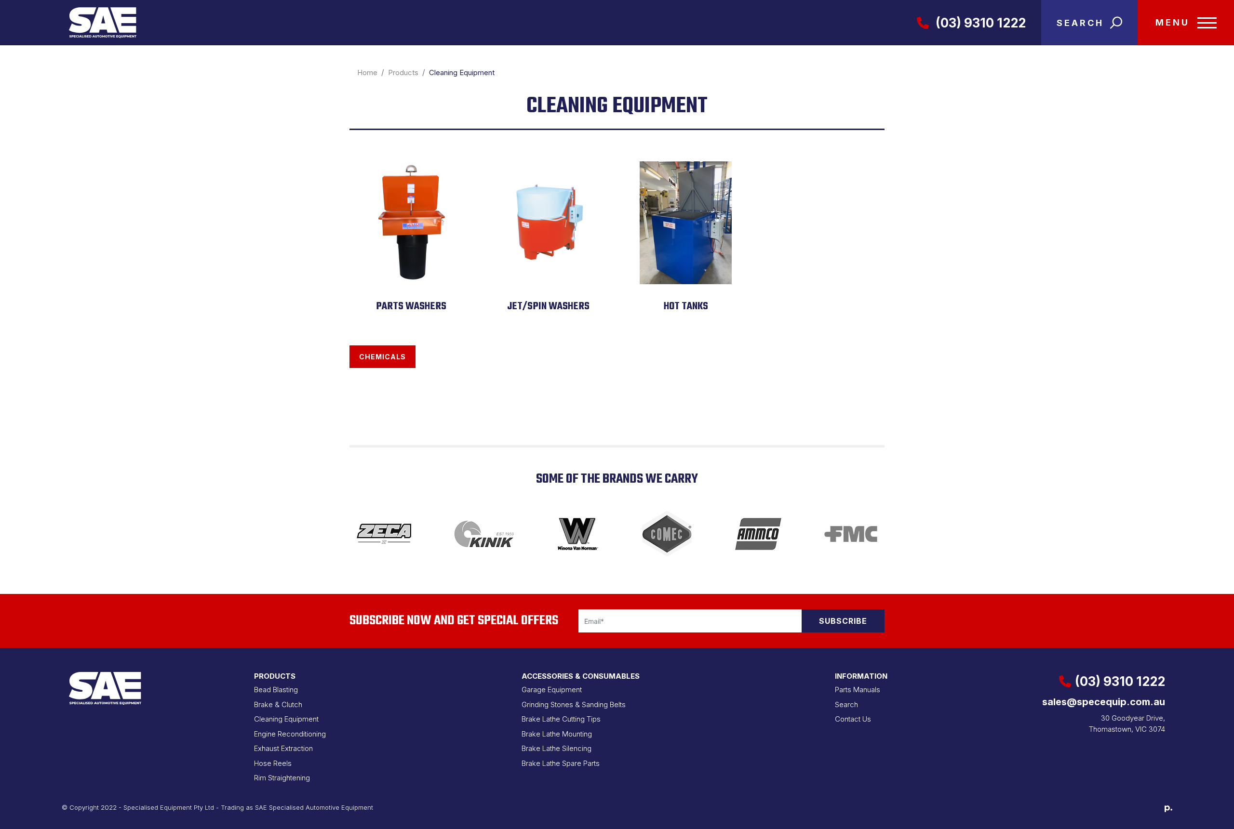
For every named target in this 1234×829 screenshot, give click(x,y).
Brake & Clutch (278, 704)
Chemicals (382, 357)
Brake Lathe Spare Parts (561, 763)
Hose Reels (273, 763)
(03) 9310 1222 (979, 22)
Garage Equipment (552, 689)
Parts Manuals (857, 689)
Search (846, 704)
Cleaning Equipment (286, 719)
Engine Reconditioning (290, 733)
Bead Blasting (276, 689)
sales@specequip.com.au (1103, 702)
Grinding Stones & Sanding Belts (574, 704)
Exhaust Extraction (283, 748)
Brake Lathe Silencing (556, 748)
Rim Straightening (282, 777)
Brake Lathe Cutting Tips (561, 719)
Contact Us (853, 719)
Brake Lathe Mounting (557, 733)
